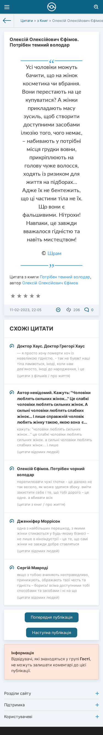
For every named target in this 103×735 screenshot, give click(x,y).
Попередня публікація (52, 617)
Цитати (27, 20)
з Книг (42, 20)
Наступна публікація (51, 632)
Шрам (55, 253)
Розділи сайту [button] (17, 693)
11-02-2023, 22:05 (25, 310)
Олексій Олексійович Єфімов (50, 282)
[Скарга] (59, 310)
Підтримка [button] (14, 704)
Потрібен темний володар (65, 276)
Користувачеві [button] (18, 716)
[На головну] (7, 20)
